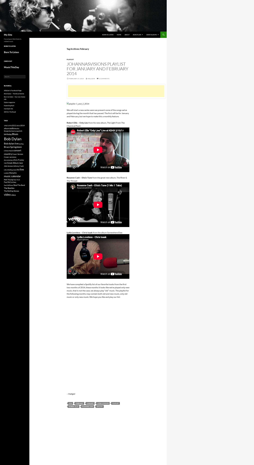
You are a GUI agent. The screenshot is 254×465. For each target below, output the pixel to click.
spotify (100, 406)
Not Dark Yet (8, 109)
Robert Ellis (73, 406)
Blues (15, 134)
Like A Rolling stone (10, 170)
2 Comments (104, 79)
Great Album (13, 163)
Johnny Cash (18, 166)
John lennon (8, 166)
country (8, 154)
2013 (18, 126)
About (127, 35)
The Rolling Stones (11, 191)
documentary (8, 160)
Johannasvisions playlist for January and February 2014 (97, 68)
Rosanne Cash (87, 406)
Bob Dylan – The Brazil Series (14, 94)
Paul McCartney (10, 182)
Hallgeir (91, 79)
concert (17, 150)
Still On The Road (10, 112)
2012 (14, 126)
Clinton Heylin (8, 151)
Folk (5, 163)
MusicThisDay (11, 67)
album (6, 128)
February (79, 403)
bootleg (21, 144)
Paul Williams (8, 185)
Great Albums (151, 35)
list (18, 169)
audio (11, 128)
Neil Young (8, 179)
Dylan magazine (9, 102)
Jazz (21, 163)
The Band (21, 185)
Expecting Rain (9, 106)
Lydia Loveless (103, 403)
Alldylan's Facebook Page (12, 90)
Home (119, 35)
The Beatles (9, 188)
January (90, 403)
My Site (8, 34)
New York (16, 180)
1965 (6, 126)
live (22, 169)
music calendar (12, 176)
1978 (10, 126)
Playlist (70, 59)
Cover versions (10, 157)
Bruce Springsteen (13, 147)
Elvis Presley (19, 160)
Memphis (13, 173)
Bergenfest (8, 131)
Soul (15, 185)
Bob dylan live (11, 143)
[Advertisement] (116, 91)
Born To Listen (107, 35)
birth (20, 131)
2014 (70, 403)
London (6, 173)
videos (13, 195)
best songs (15, 131)
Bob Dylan (137, 35)
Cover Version (17, 154)
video (7, 194)
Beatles (16, 128)
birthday (8, 134)
